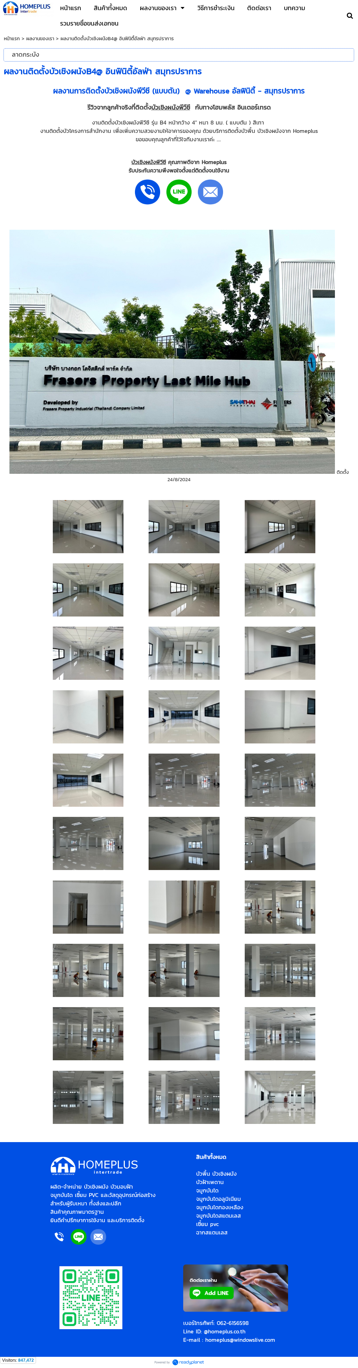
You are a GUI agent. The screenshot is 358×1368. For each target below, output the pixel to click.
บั (153, 107)
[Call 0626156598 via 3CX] (59, 1243)
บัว (134, 162)
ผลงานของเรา (40, 38)
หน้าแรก (12, 38)
